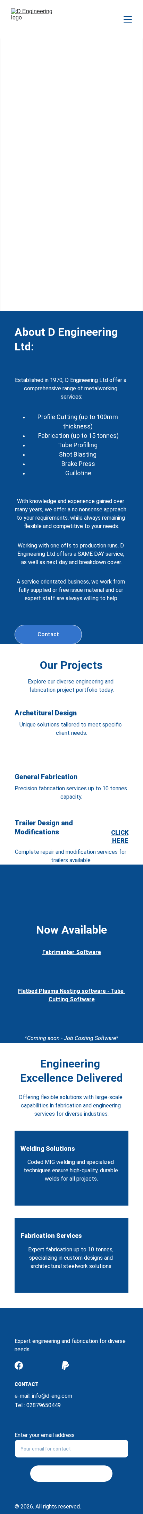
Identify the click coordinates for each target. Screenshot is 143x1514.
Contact (48, 634)
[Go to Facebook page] (19, 1365)
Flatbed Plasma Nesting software (62, 991)
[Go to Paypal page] (65, 1365)
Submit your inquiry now (71, 1473)
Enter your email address (45, 1435)
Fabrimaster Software (71, 952)
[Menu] (128, 19)
